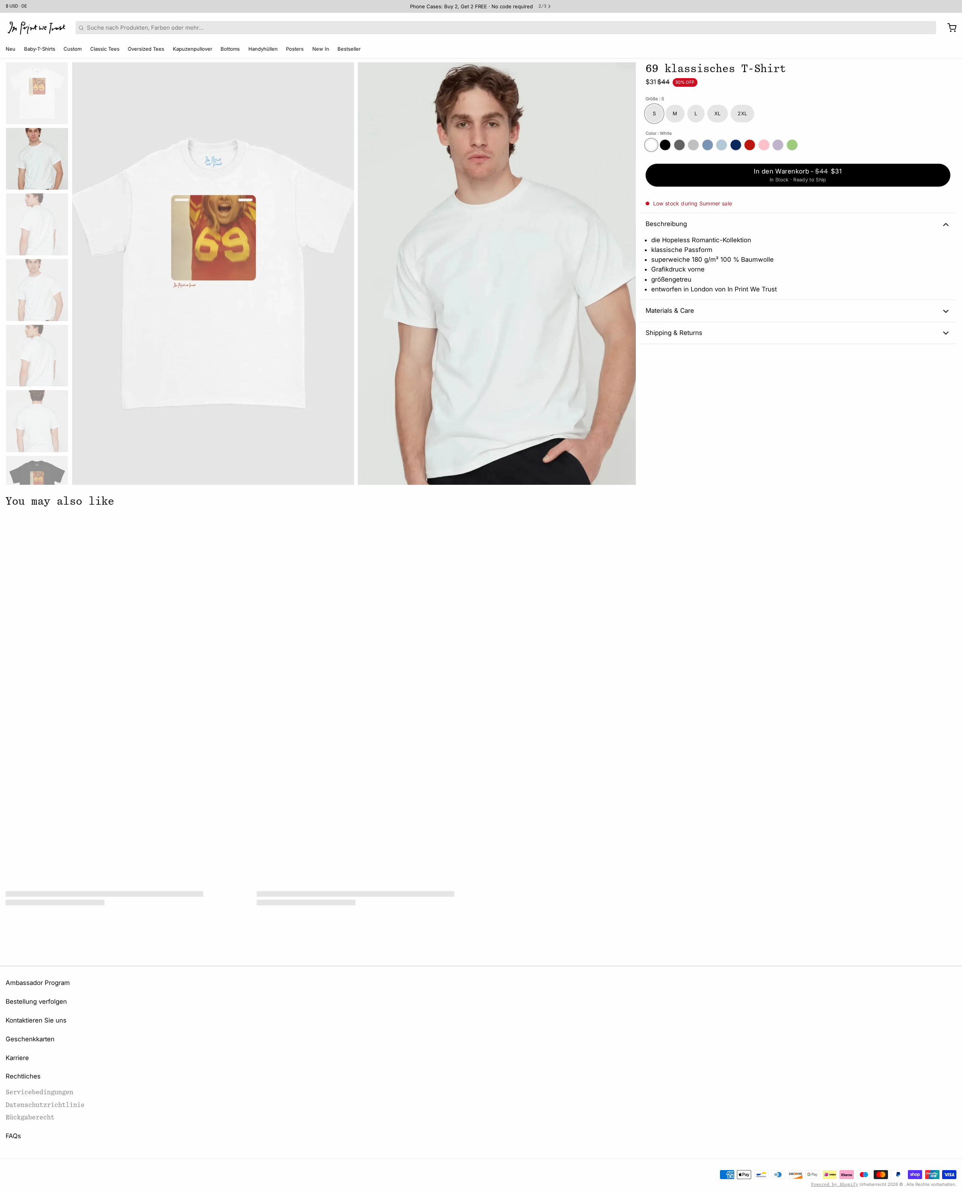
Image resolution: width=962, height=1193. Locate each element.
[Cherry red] (749, 145)
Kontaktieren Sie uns (36, 1020)
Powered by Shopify (834, 1184)
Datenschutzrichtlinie (45, 1105)
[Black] (665, 145)
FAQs (13, 1136)
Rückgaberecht (30, 1117)
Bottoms (230, 49)
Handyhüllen (263, 49)
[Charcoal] (679, 145)
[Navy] (735, 145)
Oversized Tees (146, 49)
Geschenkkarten (30, 1039)
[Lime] (792, 145)
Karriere (17, 1058)
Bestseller (349, 49)
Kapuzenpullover (192, 49)
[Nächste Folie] (624, 272)
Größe (655, 99)
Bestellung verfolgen (36, 1001)
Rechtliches (23, 1076)
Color (659, 133)
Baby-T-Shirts (39, 49)
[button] (798, 175)
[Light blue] (721, 145)
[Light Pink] (764, 145)
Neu (10, 49)
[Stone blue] (707, 145)
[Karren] (949, 27)
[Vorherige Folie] (83, 272)
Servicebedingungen (39, 1092)
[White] (651, 145)
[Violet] (778, 145)
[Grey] (693, 145)
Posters (295, 49)
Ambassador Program (38, 982)
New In (320, 49)
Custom (73, 49)
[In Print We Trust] (36, 27)
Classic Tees (104, 49)
